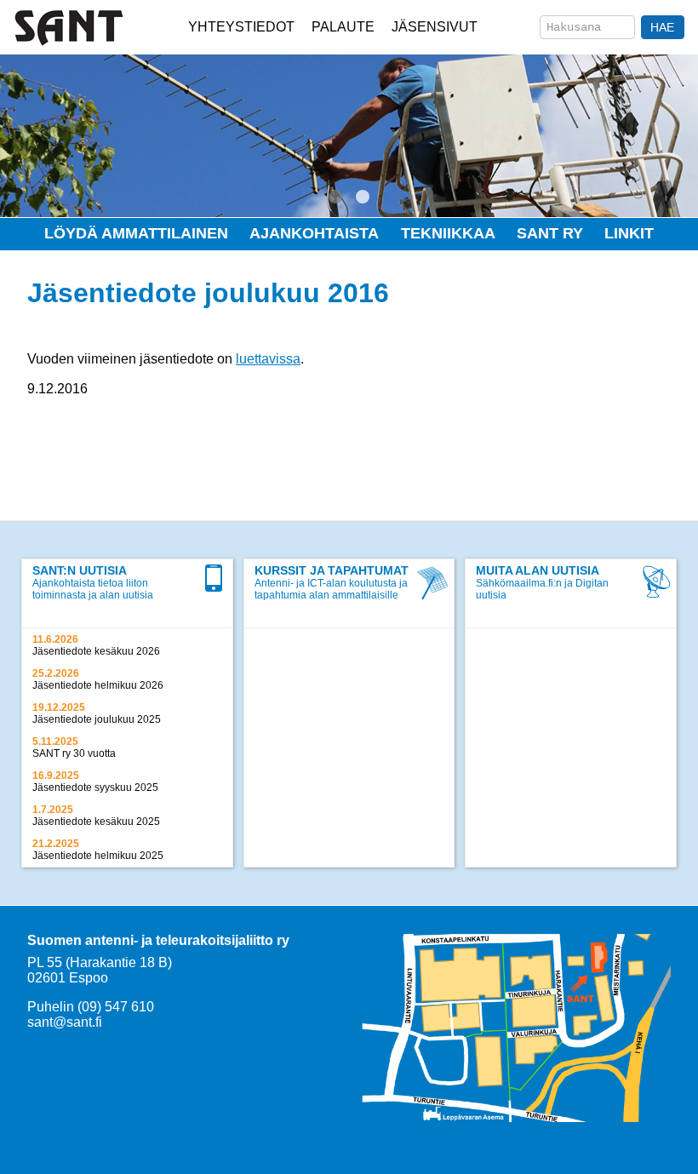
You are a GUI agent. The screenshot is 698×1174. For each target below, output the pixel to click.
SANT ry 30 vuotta (74, 753)
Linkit (629, 233)
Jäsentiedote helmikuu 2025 (97, 856)
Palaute (343, 27)
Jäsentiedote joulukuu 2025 (96, 719)
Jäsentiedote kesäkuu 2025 (96, 822)
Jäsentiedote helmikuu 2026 (97, 685)
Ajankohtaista (314, 233)
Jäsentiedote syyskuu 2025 (95, 787)
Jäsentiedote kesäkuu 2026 (96, 651)
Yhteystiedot (241, 27)
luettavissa (268, 359)
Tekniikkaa (448, 233)
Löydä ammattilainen (136, 233)
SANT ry (550, 233)
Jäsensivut (435, 27)
